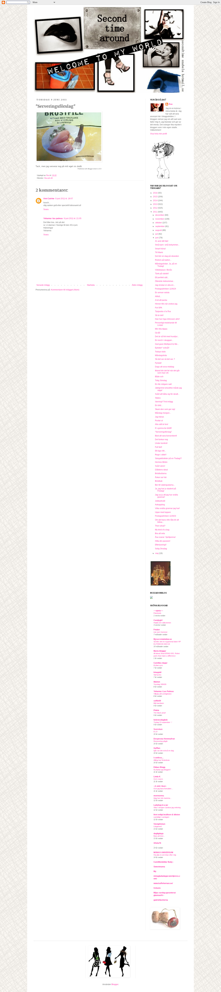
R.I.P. (156, 732)
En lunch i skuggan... (164, 340)
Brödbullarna (160, 473)
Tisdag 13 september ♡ (163, 722)
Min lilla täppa (161, 329)
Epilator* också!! (162, 348)
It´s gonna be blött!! (163, 428)
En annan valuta (162, 292)
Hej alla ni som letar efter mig (165, 855)
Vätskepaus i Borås (163, 270)
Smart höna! (160, 249)
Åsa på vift (48, 178)
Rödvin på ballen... (163, 260)
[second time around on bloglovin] (163, 178)
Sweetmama (159, 867)
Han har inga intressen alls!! (167, 319)
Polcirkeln (157, 613)
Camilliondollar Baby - (164, 862)
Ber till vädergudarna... (165, 485)
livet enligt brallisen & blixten (167, 814)
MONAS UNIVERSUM (163, 852)
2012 (155, 208)
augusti (158, 230)
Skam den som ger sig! (165, 409)
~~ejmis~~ (158, 611)
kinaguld (157, 672)
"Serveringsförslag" (163, 432)
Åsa (170, 104)
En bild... (159, 405)
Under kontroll (161, 443)
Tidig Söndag (161, 380)
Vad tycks (157, 675)
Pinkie (156, 710)
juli (156, 234)
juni (157, 238)
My (155, 871)
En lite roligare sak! (163, 384)
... (154, 845)
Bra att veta (160, 533)
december (160, 215)
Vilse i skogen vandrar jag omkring (167, 807)
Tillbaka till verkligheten (162, 694)
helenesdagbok (161, 720)
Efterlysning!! (160, 545)
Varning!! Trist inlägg (164, 402)
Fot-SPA (158, 308)
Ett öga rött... (160, 451)
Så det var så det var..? (165, 359)
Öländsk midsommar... (164, 281)
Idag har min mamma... (162, 798)
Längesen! (158, 826)
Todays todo (160, 352)
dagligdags (159, 833)
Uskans (157, 888)
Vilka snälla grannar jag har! (167, 508)
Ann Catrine (48, 198)
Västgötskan (159, 824)
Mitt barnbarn (159, 703)
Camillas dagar (160, 663)
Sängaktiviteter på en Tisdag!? (168, 458)
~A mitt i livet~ (160, 786)
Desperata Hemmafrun (164, 739)
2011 (155, 212)
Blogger (114, 984)
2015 (155, 196)
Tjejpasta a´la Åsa (163, 311)
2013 (155, 204)
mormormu (159, 796)
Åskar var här (161, 477)
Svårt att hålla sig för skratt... (167, 394)
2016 (155, 193)
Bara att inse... (159, 836)
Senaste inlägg (43, 285)
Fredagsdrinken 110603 (165, 516)
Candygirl (158, 620)
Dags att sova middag (164, 367)
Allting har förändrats (162, 760)
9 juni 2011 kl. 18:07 (64, 198)
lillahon (157, 682)
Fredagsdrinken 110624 (165, 289)
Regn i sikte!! (160, 455)
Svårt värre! (160, 466)
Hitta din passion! (162, 541)
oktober (158, 223)
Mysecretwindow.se (163, 639)
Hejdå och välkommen (162, 623)
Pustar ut (159, 420)
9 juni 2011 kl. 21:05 (72, 218)
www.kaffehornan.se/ (163, 883)
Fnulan (157, 630)
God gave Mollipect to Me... (167, 344)
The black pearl (160, 713)
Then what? (160, 526)
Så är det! (159, 315)
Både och (159, 376)
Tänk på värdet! (162, 273)
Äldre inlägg (137, 285)
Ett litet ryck (158, 665)
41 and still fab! (161, 241)
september (160, 226)
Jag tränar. (159, 417)
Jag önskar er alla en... (165, 285)
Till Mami (159, 252)
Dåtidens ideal (161, 470)
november (160, 219)
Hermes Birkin (161, 462)
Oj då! (157, 333)
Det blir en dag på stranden (167, 256)
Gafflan (157, 748)
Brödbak (158, 481)
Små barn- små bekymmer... (167, 245)
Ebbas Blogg (159, 767)
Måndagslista (161, 355)
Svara (46, 209)
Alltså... (158, 296)
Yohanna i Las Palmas (164, 691)
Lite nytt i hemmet (160, 632)
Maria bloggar (160, 651)
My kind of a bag (162, 530)
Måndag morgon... (163, 413)
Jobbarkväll (160, 501)
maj (157, 553)
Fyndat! (158, 363)
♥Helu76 (157, 843)
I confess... (158, 758)
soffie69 (157, 701)
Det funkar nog (161, 439)
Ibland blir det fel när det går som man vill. (167, 371)
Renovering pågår (161, 741)
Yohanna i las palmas (53, 218)
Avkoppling (160, 505)
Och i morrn (158, 779)
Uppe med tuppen (163, 512)
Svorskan (158, 729)
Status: (158, 398)
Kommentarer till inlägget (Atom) (65, 290)
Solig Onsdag (161, 548)
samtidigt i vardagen (161, 817)
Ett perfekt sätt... (162, 277)
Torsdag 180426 (160, 684)
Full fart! (158, 447)
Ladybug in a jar (161, 805)
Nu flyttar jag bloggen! (162, 770)
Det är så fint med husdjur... (167, 336)
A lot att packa (161, 300)
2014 (155, 200)
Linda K (157, 776)
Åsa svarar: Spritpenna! (165, 537)
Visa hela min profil (158, 134)
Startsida (91, 285)
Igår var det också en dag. (164, 751)
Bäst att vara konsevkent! (166, 436)
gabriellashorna (161, 900)
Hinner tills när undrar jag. (166, 304)
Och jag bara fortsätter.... (163, 789)
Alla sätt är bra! (161, 424)
